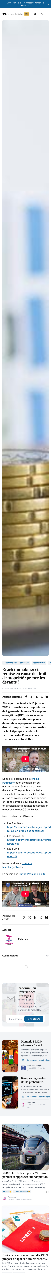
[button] (35, 14)
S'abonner (35, 1019)
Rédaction (23, 939)
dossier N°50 (39, 663)
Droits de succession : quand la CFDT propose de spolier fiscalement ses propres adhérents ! (25, 1259)
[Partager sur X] (31, 696)
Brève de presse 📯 (22, 1192)
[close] (48, 4)
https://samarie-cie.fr (32, 873)
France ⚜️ (7, 1192)
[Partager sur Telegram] (41, 696)
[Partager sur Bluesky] (47, 697)
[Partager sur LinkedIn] (36, 696)
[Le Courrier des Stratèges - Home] (15, 14)
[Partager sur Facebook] (26, 696)
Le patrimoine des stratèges (16, 663)
